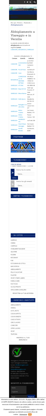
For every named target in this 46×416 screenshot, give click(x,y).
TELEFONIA (14, 334)
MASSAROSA (22, 50)
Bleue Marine (22, 93)
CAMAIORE (14, 50)
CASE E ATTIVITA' (16, 319)
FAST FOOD (14, 284)
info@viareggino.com (21, 365)
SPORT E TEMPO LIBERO (18, 278)
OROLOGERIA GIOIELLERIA (18, 290)
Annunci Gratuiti (23, 300)
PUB (12, 260)
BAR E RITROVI (15, 266)
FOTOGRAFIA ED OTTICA (18, 263)
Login (30, 166)
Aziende (27, 23)
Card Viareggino (19, 166)
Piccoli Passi (22, 70)
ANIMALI (13, 308)
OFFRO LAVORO (15, 328)
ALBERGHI (14, 240)
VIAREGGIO (30, 50)
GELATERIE (14, 252)
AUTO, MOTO (15, 311)
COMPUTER (14, 325)
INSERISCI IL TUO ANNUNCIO (23, 338)
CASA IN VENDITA (16, 317)
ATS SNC (20, 85)
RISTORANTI (14, 258)
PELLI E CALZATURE (16, 272)
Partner (18, 137)
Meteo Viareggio (23, 196)
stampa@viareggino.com (18, 369)
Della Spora (21, 99)
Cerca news (16, 164)
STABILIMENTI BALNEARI (18, 249)
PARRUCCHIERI (15, 281)
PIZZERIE (13, 255)
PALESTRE (13, 275)
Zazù (19, 73)
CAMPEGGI (14, 246)
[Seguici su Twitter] (27, 2)
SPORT (13, 331)
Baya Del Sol (22, 89)
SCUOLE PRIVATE (16, 287)
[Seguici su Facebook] (24, 2)
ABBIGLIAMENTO (16, 269)
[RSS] (30, 2)
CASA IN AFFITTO (16, 314)
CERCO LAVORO (15, 322)
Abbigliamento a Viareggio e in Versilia (23, 35)
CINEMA (13, 243)
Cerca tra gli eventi (24, 181)
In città (18, 235)
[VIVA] (23, 147)
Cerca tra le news (23, 170)
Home (19, 23)
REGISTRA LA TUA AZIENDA (23, 293)
